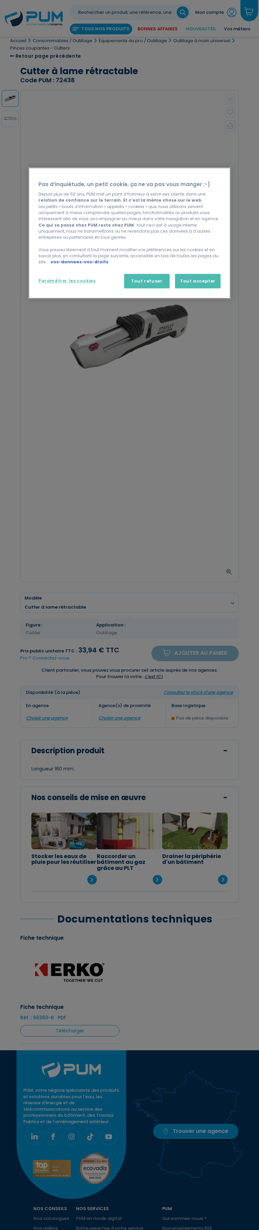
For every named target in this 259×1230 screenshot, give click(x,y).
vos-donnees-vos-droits (79, 262)
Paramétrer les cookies (66, 281)
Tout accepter (197, 281)
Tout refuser (146, 281)
